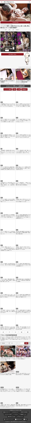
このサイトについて (9, 419)
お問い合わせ (19, 419)
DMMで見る (13, 54)
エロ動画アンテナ (22, 414)
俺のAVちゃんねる (11, 416)
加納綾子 (17, 29)
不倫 (9, 29)
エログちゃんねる (8, 414)
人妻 (13, 29)
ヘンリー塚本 (4, 29)
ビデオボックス (20, 416)
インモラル (15, 414)
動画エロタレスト (6, 412)
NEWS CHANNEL (24, 412)
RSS (26, 419)
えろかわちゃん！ (15, 412)
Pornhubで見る (15, 22)
